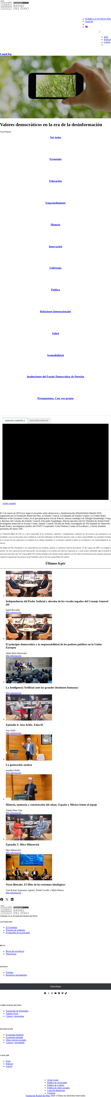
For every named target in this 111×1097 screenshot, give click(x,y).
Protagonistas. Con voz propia (55, 398)
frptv (106, 37)
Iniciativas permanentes (16, 975)
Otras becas (11, 954)
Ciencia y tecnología (15, 1042)
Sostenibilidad (55, 355)
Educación (55, 181)
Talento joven (12, 1013)
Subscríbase (55, 986)
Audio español (9, 503)
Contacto (51, 1093)
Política (55, 289)
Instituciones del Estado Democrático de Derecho (55, 376)
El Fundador (11, 927)
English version (39, 421)
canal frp (89, 21)
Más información (13, 612)
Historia (55, 224)
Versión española (15, 421)
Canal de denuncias (56, 1090)
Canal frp (6, 54)
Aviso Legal (52, 1080)
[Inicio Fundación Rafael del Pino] (14, 9)
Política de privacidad (57, 1082)
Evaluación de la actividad (18, 932)
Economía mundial (14, 1037)
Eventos (9, 972)
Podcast (107, 39)
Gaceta (107, 42)
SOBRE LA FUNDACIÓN (98, 19)
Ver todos (55, 137)
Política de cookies (55, 1085)
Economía (56, 159)
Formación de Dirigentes (17, 1011)
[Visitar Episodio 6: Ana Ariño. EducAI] (29, 707)
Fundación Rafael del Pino (38, 1095)
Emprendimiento (56, 202)
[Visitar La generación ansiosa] (29, 747)
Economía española (15, 1035)
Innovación (55, 246)
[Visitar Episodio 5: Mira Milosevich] (29, 827)
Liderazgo (56, 267)
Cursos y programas (15, 1016)
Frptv (8, 1061)
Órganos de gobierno (15, 930)
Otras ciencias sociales (16, 1040)
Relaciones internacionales (55, 311)
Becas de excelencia (15, 951)
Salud (55, 333)
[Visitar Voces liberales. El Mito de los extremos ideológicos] (29, 867)
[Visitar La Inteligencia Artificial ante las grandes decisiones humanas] (29, 670)
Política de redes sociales (58, 1088)
